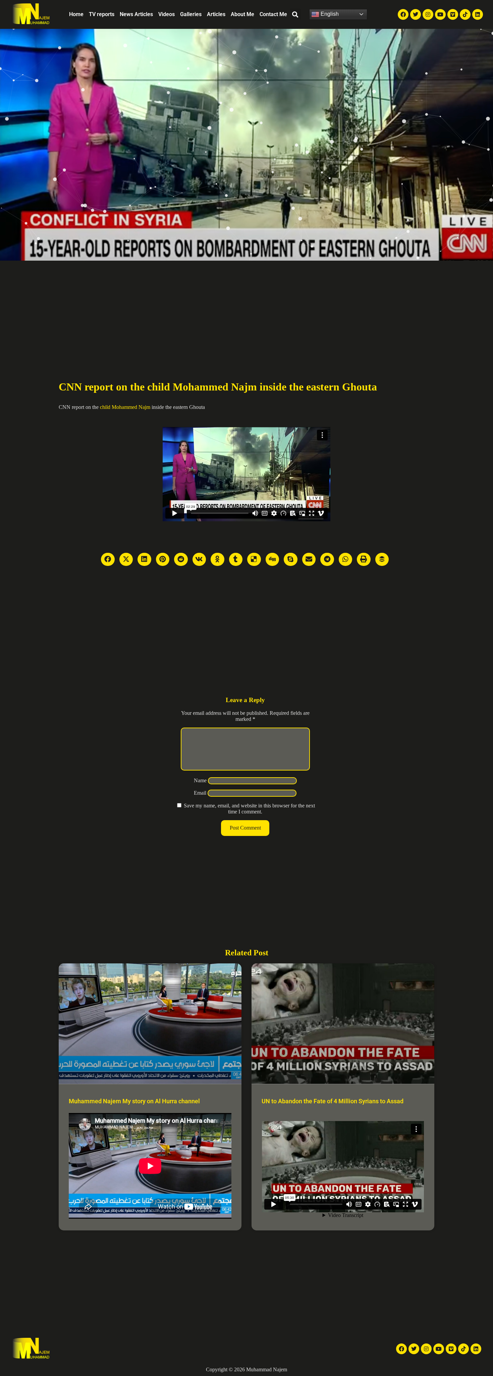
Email (200, 793)
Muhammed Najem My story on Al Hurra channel (134, 1101)
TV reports (101, 14)
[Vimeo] (452, 14)
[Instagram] (428, 14)
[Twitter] (415, 14)
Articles (216, 14)
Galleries (191, 14)
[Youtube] (440, 14)
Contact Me (273, 14)
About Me (242, 14)
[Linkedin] (477, 14)
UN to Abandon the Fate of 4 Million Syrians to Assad (332, 1101)
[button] (295, 14)
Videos (166, 14)
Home (76, 14)
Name (200, 780)
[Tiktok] (465, 14)
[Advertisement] (246, 311)
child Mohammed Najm (125, 407)
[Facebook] (403, 14)
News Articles (136, 14)
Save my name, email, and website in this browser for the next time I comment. (249, 808)
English (329, 14)
